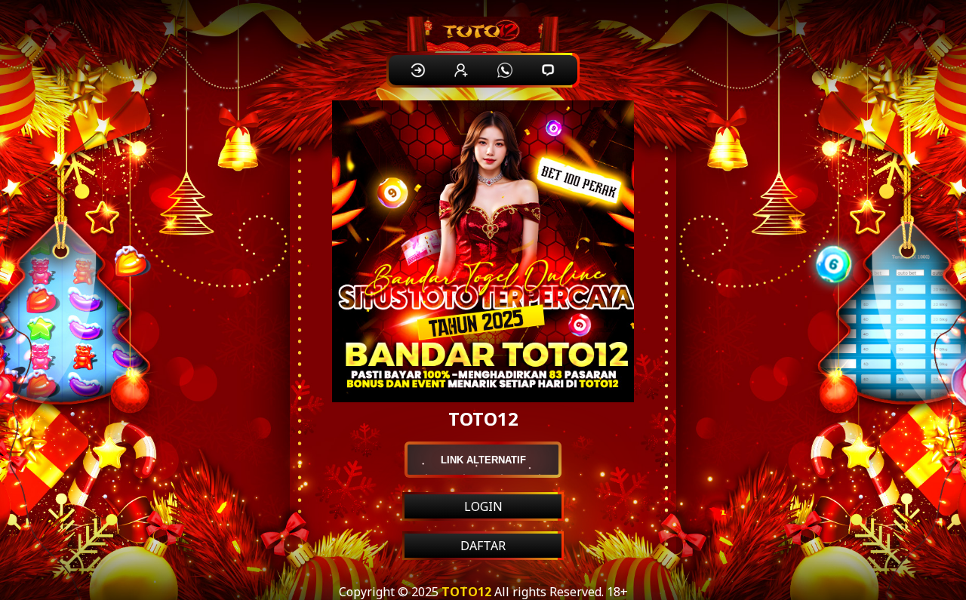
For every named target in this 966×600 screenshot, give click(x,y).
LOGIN (483, 506)
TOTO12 (466, 591)
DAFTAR (483, 545)
